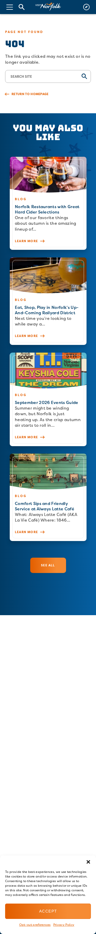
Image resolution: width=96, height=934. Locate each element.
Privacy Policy (63, 924)
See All (48, 565)
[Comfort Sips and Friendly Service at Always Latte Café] (48, 497)
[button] (88, 861)
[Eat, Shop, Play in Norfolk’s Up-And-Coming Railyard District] (48, 301)
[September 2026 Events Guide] (48, 399)
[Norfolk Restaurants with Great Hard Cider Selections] (48, 203)
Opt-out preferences (35, 924)
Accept (48, 911)
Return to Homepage (30, 94)
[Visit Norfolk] (48, 7)
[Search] (22, 7)
